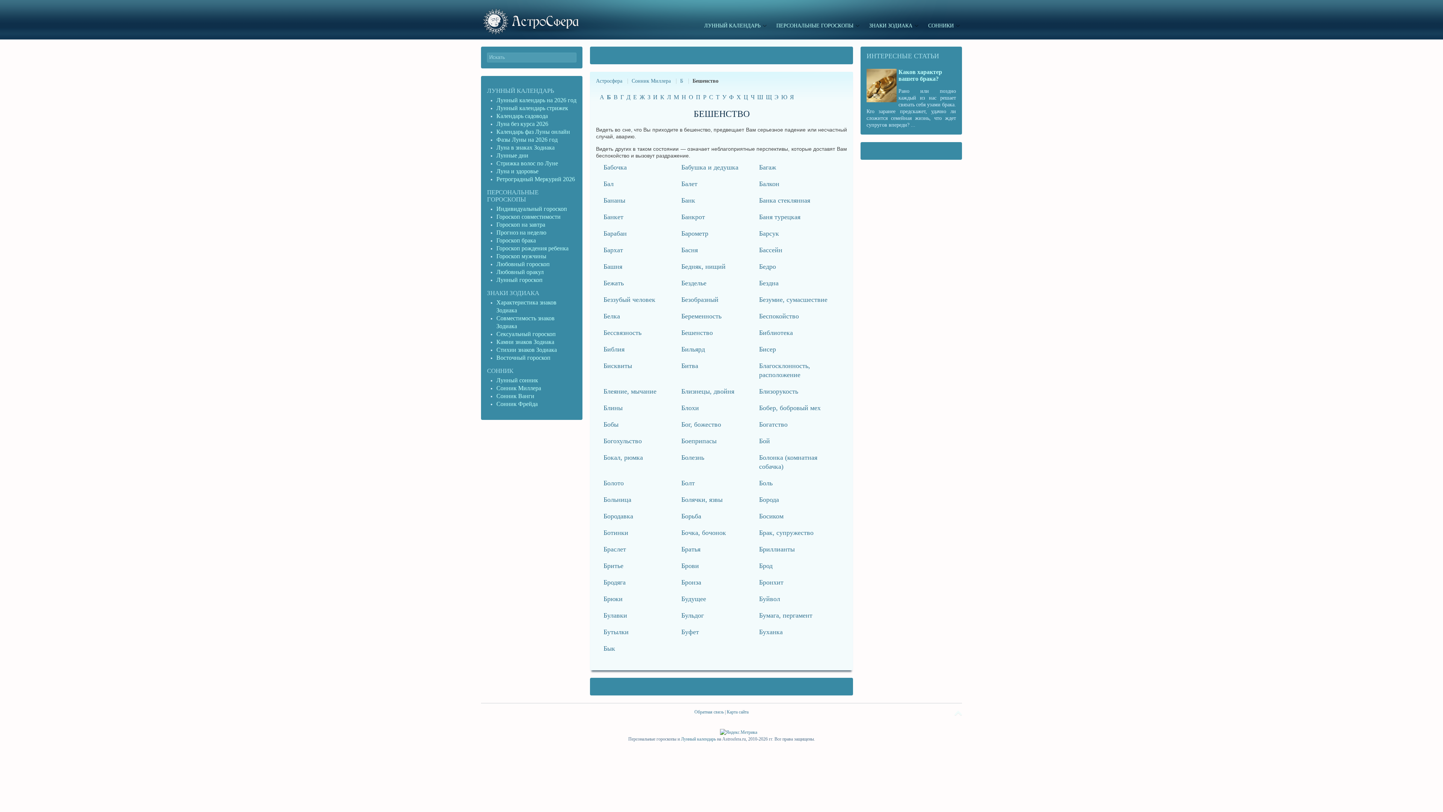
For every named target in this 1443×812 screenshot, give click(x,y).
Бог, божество (701, 424)
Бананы (614, 200)
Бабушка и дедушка (709, 167)
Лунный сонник (517, 380)
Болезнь (692, 457)
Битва (689, 366)
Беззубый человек (629, 299)
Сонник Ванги (515, 396)
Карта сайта (738, 712)
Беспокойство (779, 316)
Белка (612, 316)
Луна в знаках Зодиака (525, 147)
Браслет (615, 549)
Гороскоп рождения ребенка (532, 248)
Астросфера (609, 81)
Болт (688, 483)
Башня (613, 266)
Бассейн (770, 250)
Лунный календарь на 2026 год (536, 100)
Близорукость (778, 391)
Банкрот (693, 217)
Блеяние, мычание (630, 391)
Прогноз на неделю (521, 232)
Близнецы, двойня (707, 391)
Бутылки (616, 632)
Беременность (701, 316)
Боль (766, 483)
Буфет (690, 632)
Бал (609, 184)
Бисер (767, 349)
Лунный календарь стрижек (532, 108)
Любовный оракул (520, 272)
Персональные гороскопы (512, 196)
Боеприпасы (699, 441)
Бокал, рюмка (623, 457)
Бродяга (615, 582)
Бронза (691, 582)
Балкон (769, 184)
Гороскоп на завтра (520, 224)
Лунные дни (512, 155)
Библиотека (776, 332)
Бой (764, 441)
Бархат (613, 250)
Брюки (613, 599)
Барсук (769, 233)
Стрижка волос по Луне (527, 163)
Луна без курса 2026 (522, 124)
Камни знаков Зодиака (525, 342)
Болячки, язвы (702, 499)
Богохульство (623, 441)
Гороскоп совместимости (528, 217)
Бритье (613, 566)
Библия (614, 349)
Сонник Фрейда (517, 404)
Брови (690, 566)
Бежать (614, 283)
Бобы (611, 424)
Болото (614, 483)
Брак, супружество (786, 532)
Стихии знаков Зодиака (526, 350)
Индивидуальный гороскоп (531, 209)
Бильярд (693, 349)
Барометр (694, 233)
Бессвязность (622, 332)
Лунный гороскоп (519, 280)
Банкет (613, 217)
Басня (689, 250)
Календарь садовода (522, 116)
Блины (613, 408)
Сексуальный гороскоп (526, 334)
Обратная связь (709, 712)
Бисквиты (618, 366)
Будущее (693, 599)
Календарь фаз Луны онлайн (533, 132)
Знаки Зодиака (513, 293)
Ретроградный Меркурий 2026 (536, 179)
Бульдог (692, 615)
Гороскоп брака (516, 240)
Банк (688, 200)
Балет (689, 184)
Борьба (691, 516)
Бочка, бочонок (703, 532)
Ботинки (616, 532)
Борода (769, 499)
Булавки (615, 615)
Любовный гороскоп (523, 264)
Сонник (500, 370)
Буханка (771, 632)
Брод (766, 566)
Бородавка (618, 516)
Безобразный (699, 299)
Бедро (767, 266)
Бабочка (615, 167)
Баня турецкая (779, 217)
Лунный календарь (520, 90)
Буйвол (769, 599)
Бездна (769, 283)
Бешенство (697, 332)
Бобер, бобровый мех (790, 408)
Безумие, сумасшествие (793, 299)
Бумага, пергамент (785, 615)
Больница (617, 499)
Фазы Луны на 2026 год (527, 139)
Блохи (690, 408)
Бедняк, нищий (703, 266)
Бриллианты (777, 549)
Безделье (693, 283)
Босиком (771, 516)
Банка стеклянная (784, 200)
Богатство (773, 424)
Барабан (615, 233)
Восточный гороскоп (523, 357)
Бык (609, 648)
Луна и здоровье (517, 171)
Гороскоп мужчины (521, 256)
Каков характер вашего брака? (920, 75)
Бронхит (771, 582)
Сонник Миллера (651, 81)
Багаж (767, 167)
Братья (690, 549)
